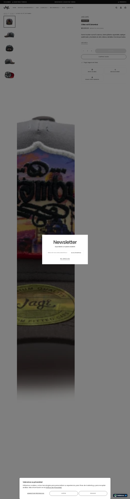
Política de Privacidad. (54, 487)
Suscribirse (76, 253)
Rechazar (93, 493)
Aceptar (63, 493)
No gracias (65, 259)
